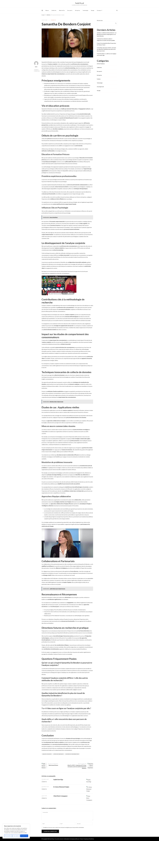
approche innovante (59, 754)
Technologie (85, 10)
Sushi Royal (79, 3)
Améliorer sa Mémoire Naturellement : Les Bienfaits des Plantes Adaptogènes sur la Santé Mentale (106, 34)
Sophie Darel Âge (58, 779)
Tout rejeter (16, 835)
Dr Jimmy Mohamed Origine (61, 787)
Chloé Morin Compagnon (60, 796)
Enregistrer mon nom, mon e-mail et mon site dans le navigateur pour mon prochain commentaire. (63, 827)
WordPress (91, 838)
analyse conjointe (47, 754)
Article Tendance (101, 63)
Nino (36, 66)
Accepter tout (24, 835)
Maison (47, 10)
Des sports (69, 10)
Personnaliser (8, 835)
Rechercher (100, 20)
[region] (16, 831)
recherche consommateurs (72, 754)
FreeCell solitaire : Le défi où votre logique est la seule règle (106, 54)
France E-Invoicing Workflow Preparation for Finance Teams (106, 44)
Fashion (98, 79)
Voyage (92, 10)
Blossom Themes (79, 838)
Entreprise (77, 10)
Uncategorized (100, 86)
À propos (99, 10)
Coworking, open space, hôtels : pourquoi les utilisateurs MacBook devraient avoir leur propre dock (106, 49)
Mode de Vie (62, 10)
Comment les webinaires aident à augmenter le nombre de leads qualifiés (106, 39)
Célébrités (53, 10)
